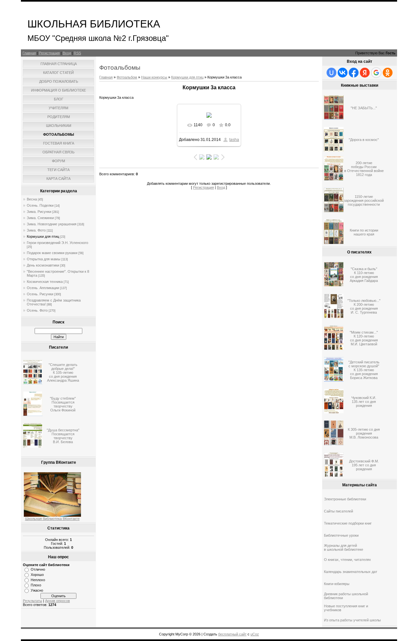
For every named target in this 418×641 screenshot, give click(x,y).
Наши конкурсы (154, 77)
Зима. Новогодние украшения (51, 224)
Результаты (32, 601)
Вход (67, 53)
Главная (29, 53)
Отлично (38, 569)
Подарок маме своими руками (52, 253)
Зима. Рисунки (39, 212)
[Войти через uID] (331, 73)
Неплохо (38, 580)
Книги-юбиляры (336, 584)
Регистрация (49, 53)
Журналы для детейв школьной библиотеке (343, 547)
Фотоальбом (127, 77)
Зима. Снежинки (40, 218)
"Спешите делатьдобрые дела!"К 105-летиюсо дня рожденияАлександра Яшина (63, 372)
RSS (77, 53)
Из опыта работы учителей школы (352, 620)
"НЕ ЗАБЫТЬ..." (364, 108)
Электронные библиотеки (345, 499)
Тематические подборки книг (348, 523)
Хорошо (37, 575)
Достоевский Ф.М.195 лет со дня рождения (364, 465)
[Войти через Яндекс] (365, 73)
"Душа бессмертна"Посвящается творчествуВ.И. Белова (63, 436)
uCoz (254, 634)
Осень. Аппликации (43, 288)
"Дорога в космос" (364, 140)
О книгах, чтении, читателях (347, 560)
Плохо (36, 585)
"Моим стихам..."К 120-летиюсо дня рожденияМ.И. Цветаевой (364, 338)
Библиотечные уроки (341, 535)
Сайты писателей (338, 511)
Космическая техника (45, 282)
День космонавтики (43, 265)
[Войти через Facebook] (354, 73)
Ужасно (37, 590)
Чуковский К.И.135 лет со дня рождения (363, 401)
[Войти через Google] (376, 72)
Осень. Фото (37, 310)
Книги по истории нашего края (364, 232)
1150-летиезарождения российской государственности (364, 200)
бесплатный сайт (232, 634)
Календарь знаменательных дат (350, 572)
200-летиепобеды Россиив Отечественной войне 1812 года (364, 169)
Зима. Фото (36, 230)
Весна (32, 199)
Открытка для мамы (43, 259)
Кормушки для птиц (43, 236)
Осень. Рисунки (40, 294)
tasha (234, 139)
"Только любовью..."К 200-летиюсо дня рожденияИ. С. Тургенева (363, 306)
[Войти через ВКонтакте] (342, 73)
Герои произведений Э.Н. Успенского (57, 243)
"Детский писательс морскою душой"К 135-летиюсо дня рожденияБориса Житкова (363, 370)
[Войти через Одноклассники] (388, 73)
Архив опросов (57, 601)
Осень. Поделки (40, 205)
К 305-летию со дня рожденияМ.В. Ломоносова (364, 433)
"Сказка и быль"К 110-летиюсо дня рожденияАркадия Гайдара (364, 275)
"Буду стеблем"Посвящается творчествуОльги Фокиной (63, 404)
